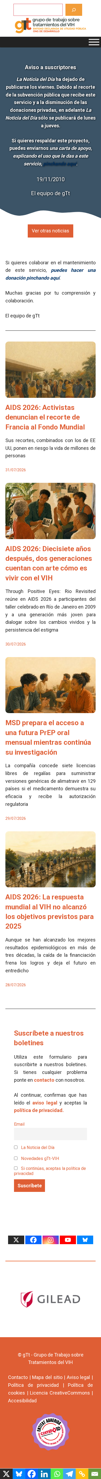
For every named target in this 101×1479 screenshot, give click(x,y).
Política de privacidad (33, 1385)
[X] (16, 1240)
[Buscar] (73, 10)
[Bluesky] (85, 1240)
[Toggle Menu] (94, 42)
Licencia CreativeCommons (60, 1393)
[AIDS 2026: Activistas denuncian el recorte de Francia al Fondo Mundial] (50, 393)
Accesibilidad (22, 1400)
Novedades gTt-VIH (39, 1158)
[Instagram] (51, 1240)
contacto (44, 1080)
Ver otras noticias (50, 230)
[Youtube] (68, 1240)
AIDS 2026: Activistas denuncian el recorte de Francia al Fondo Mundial (45, 417)
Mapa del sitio (47, 1377)
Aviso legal (78, 1377)
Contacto (18, 1377)
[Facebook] (33, 1240)
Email (19, 1124)
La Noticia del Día (37, 1147)
